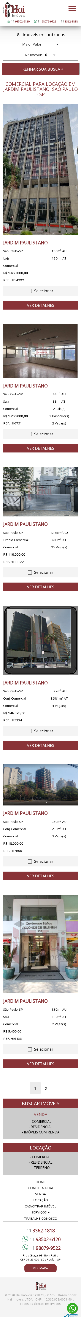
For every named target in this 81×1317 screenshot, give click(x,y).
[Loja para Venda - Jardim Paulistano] (40, 169)
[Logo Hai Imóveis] (14, 10)
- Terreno (41, 1167)
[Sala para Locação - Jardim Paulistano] (40, 944)
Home (41, 1182)
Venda (40, 1194)
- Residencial (40, 1126)
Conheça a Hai (40, 1188)
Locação (40, 1200)
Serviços (40, 1212)
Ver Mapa (40, 1268)
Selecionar (43, 290)
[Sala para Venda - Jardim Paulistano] (40, 351)
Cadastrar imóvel (40, 1206)
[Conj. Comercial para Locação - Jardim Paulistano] (40, 640)
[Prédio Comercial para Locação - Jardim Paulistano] (40, 491)
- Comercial (40, 1121)
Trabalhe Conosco (40, 1218)
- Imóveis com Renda (40, 1132)
